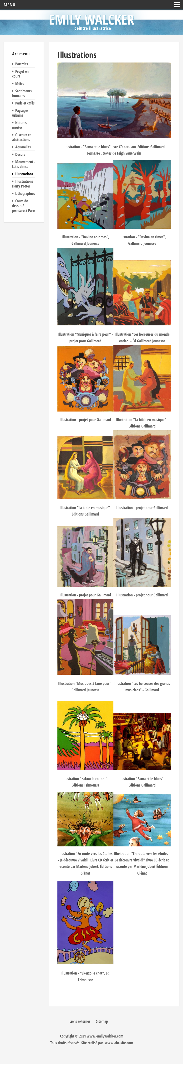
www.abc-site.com (119, 1042)
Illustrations (77, 54)
